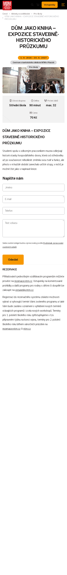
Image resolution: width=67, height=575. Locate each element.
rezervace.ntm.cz (23, 281)
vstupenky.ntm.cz (24, 290)
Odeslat (13, 259)
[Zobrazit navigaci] (63, 4)
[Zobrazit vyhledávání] (32, 5)
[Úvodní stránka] (7, 5)
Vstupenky (49, 4)
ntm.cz (27, 328)
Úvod (4, 14)
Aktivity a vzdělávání (20, 14)
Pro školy (38, 14)
